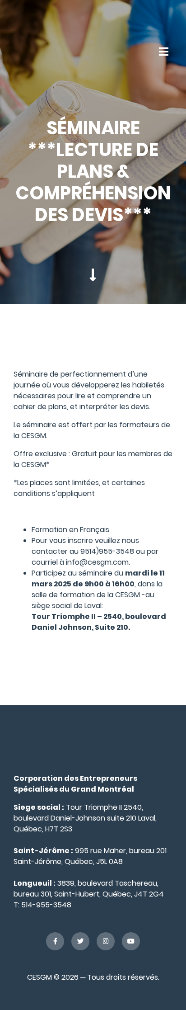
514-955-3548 (46, 905)
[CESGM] (38, 51)
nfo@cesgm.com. (98, 562)
